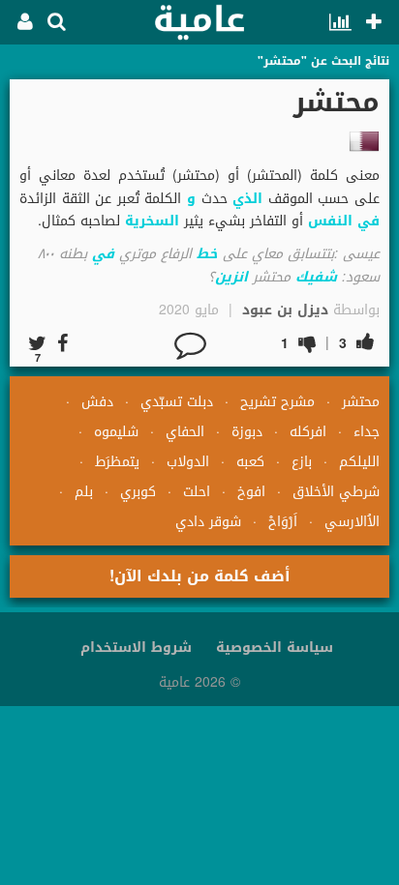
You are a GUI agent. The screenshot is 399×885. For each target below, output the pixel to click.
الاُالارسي (352, 522)
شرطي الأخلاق (336, 492)
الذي (247, 199)
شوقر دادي (208, 522)
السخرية (152, 221)
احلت (196, 492)
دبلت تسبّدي (176, 402)
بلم (84, 492)
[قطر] (364, 141)
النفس (330, 221)
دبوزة (246, 432)
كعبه (250, 462)
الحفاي (185, 432)
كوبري (138, 492)
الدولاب (188, 462)
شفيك (316, 277)
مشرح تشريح (277, 402)
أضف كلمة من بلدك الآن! (200, 576)
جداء (366, 432)
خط (207, 254)
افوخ (251, 492)
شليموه (116, 432)
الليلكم (359, 462)
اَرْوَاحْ (282, 522)
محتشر (361, 402)
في (368, 221)
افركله (308, 432)
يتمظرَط (117, 462)
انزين (231, 277)
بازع (302, 462)
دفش (97, 402)
